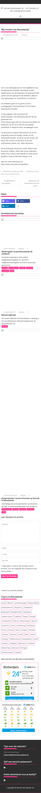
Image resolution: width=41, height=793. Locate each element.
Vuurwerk (31, 643)
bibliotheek (28, 607)
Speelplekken (26, 639)
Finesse (15, 621)
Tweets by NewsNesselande (12, 590)
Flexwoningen (25, 621)
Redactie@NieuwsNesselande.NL (16, 755)
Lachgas (24, 630)
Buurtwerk (27, 612)
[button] (8, 201)
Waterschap (6, 648)
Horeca (4, 630)
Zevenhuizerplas (7, 652)
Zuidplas (18, 652)
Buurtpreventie (17, 612)
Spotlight (22, 268)
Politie (20, 634)
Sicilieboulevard (15, 639)
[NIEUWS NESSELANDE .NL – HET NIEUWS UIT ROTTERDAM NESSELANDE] (3, 20)
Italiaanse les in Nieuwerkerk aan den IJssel (31, 183)
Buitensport (5, 612)
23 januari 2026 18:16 (10, 495)
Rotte (26, 634)
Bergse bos (18, 607)
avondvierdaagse (20, 603)
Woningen (23, 648)
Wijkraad (16, 171)
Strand (36, 171)
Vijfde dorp (22, 643)
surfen (36, 639)
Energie (32, 616)
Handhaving (21, 625)
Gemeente (5, 271)
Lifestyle (31, 630)
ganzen (34, 621)
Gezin (13, 625)
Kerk (17, 630)
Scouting (4, 639)
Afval (2, 174)
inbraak (11, 630)
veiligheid (13, 643)
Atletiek (9, 603)
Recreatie (29, 268)
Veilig (21, 171)
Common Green (7, 616)
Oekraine (5, 634)
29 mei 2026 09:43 (9, 249)
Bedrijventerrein (7, 607)
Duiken (25, 616)
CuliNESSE (17, 616)
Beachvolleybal (33, 603)
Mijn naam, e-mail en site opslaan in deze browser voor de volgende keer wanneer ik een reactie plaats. (19, 568)
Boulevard (30, 171)
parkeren (13, 634)
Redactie (24, 35)
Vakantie (5, 643)
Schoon (7, 174)
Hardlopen (30, 625)
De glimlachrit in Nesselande (8, 182)
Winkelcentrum (7, 171)
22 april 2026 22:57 (9, 312)
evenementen (6, 621)
